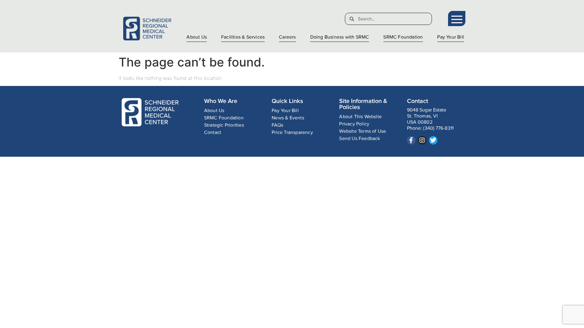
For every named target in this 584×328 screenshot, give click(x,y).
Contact (212, 132)
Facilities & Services (243, 37)
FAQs (277, 125)
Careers (287, 37)
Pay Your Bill (450, 37)
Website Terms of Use (362, 131)
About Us (196, 37)
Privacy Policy (354, 124)
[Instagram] (422, 140)
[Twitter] (433, 140)
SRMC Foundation (403, 37)
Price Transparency (292, 132)
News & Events (288, 118)
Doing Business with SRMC (339, 37)
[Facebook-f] (411, 140)
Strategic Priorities (224, 125)
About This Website (360, 117)
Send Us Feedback (359, 139)
